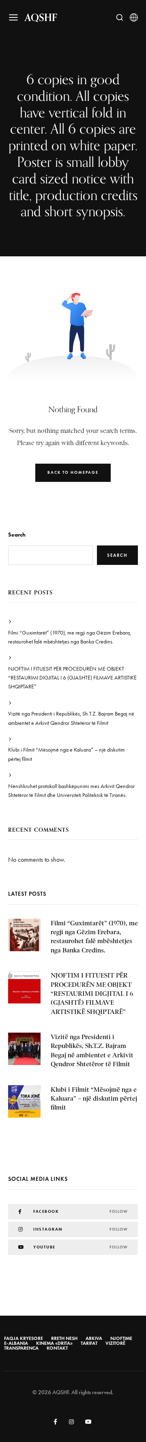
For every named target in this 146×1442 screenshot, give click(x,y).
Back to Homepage (73, 472)
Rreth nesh (64, 1338)
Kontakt (57, 1348)
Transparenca (21, 1348)
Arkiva (94, 1338)
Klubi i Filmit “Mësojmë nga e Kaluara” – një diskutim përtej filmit (66, 754)
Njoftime (121, 1338)
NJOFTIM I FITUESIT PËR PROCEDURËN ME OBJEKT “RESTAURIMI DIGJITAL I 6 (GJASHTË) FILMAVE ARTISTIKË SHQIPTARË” (72, 677)
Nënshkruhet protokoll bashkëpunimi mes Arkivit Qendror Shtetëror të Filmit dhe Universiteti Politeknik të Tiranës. (71, 791)
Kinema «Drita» (54, 1343)
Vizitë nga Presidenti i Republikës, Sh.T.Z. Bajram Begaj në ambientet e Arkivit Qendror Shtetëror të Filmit (71, 718)
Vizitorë (115, 1343)
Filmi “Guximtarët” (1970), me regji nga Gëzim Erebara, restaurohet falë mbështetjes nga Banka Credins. (69, 637)
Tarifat (89, 1343)
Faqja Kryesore (23, 1338)
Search (17, 534)
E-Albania (16, 1343)
